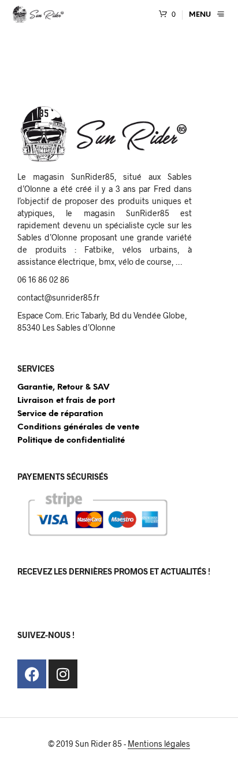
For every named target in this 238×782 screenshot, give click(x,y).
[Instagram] (63, 673)
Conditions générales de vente (78, 427)
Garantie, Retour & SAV (63, 387)
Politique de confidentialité (71, 440)
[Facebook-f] (31, 673)
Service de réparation (60, 414)
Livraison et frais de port (66, 400)
